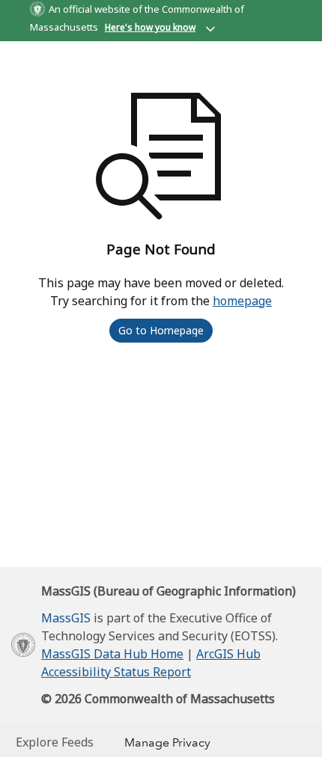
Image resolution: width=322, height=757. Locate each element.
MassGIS (66, 618)
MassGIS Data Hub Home (112, 654)
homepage (242, 300)
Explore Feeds (55, 742)
